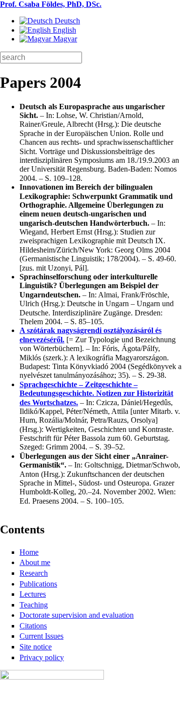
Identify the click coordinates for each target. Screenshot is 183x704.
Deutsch (66, 21)
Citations (33, 626)
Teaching (34, 605)
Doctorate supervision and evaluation (77, 615)
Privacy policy (42, 657)
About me (35, 562)
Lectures (33, 594)
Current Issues (41, 636)
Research (34, 573)
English (63, 30)
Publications (38, 584)
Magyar (64, 39)
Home (29, 552)
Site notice (36, 647)
